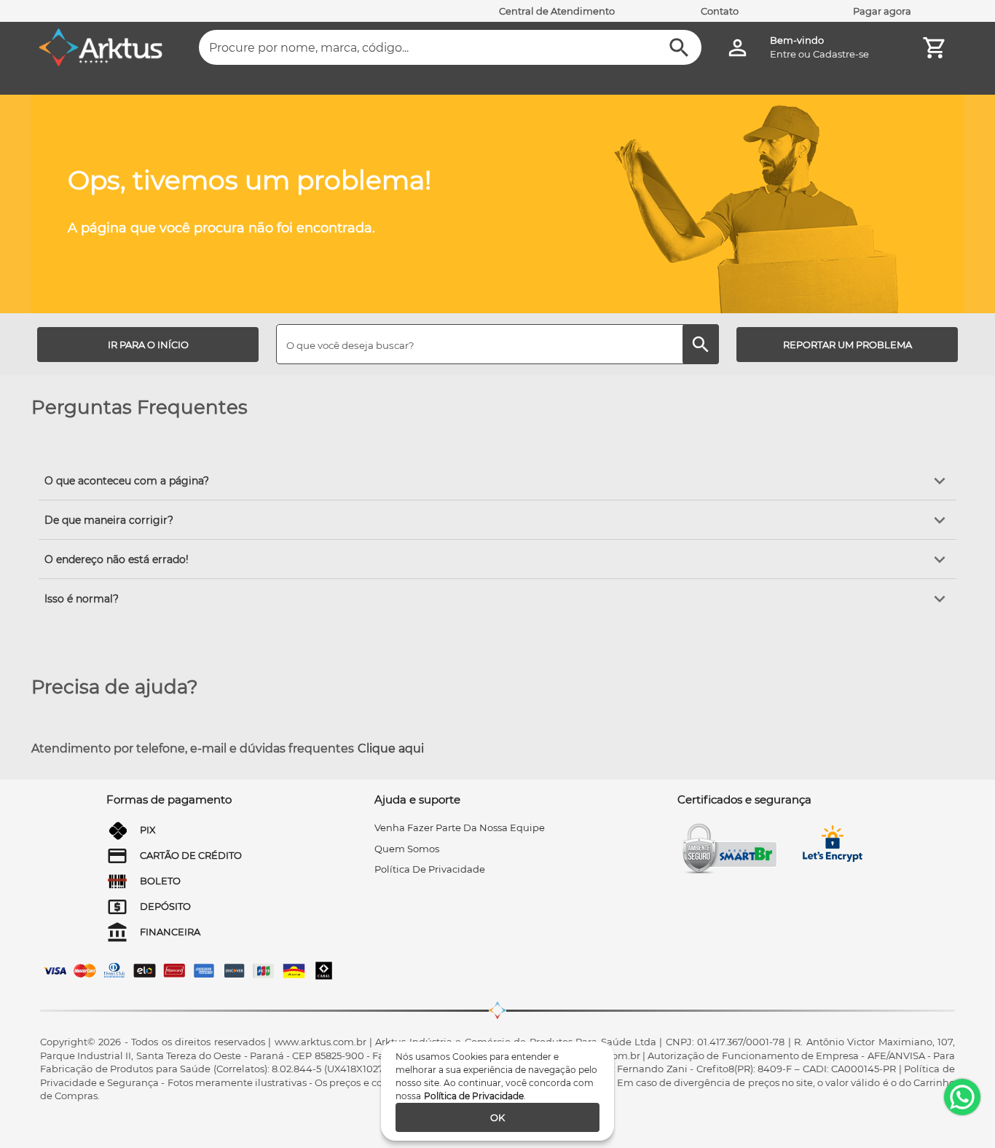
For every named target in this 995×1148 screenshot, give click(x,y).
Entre (783, 54)
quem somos (406, 848)
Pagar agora (882, 11)
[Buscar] (679, 47)
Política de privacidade (429, 869)
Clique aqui (391, 748)
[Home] (100, 47)
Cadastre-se (841, 54)
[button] (497, 480)
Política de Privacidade (474, 1095)
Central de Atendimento (557, 11)
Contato (720, 11)
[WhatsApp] (962, 1097)
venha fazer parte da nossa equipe (459, 827)
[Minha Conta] (737, 47)
